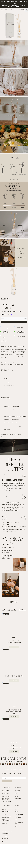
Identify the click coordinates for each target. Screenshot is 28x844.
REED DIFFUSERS (5, 790)
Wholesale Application (7, 808)
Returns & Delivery (19, 820)
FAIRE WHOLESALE (5, 817)
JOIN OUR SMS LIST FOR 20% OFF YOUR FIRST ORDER (14, 2)
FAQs (16, 819)
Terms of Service (19, 814)
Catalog (4, 814)
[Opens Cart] (26, 10)
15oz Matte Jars (5, 798)
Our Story (17, 808)
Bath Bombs (17, 790)
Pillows (16, 796)
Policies (17, 812)
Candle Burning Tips (6, 801)
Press (16, 809)
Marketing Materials (6, 816)
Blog (16, 826)
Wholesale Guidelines (7, 812)
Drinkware (17, 791)
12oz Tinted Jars (6, 796)
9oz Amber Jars (5, 793)
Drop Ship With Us (6, 821)
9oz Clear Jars (5, 791)
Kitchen (16, 793)
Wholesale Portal (6, 811)
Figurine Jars (5, 799)
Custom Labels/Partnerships (6, 820)
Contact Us (17, 825)
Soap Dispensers (18, 798)
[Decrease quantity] (2, 318)
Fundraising (4, 823)
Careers (16, 811)
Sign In (4, 809)
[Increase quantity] (25, 318)
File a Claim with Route (19, 823)
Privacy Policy (18, 816)
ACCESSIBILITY (18, 817)
